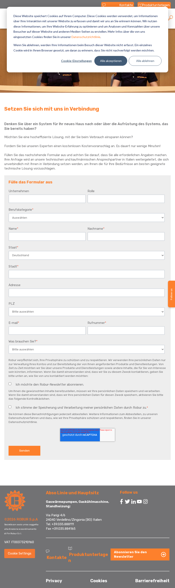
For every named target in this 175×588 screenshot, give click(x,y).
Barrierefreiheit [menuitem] (152, 580)
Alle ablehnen (145, 61)
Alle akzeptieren (111, 61)
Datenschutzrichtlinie (85, 37)
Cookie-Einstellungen (76, 61)
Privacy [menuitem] (54, 580)
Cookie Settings (19, 553)
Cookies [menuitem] (98, 580)
